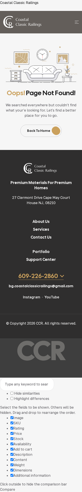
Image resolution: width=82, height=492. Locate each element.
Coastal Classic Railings (19, 2)
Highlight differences (31, 398)
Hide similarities (26, 393)
